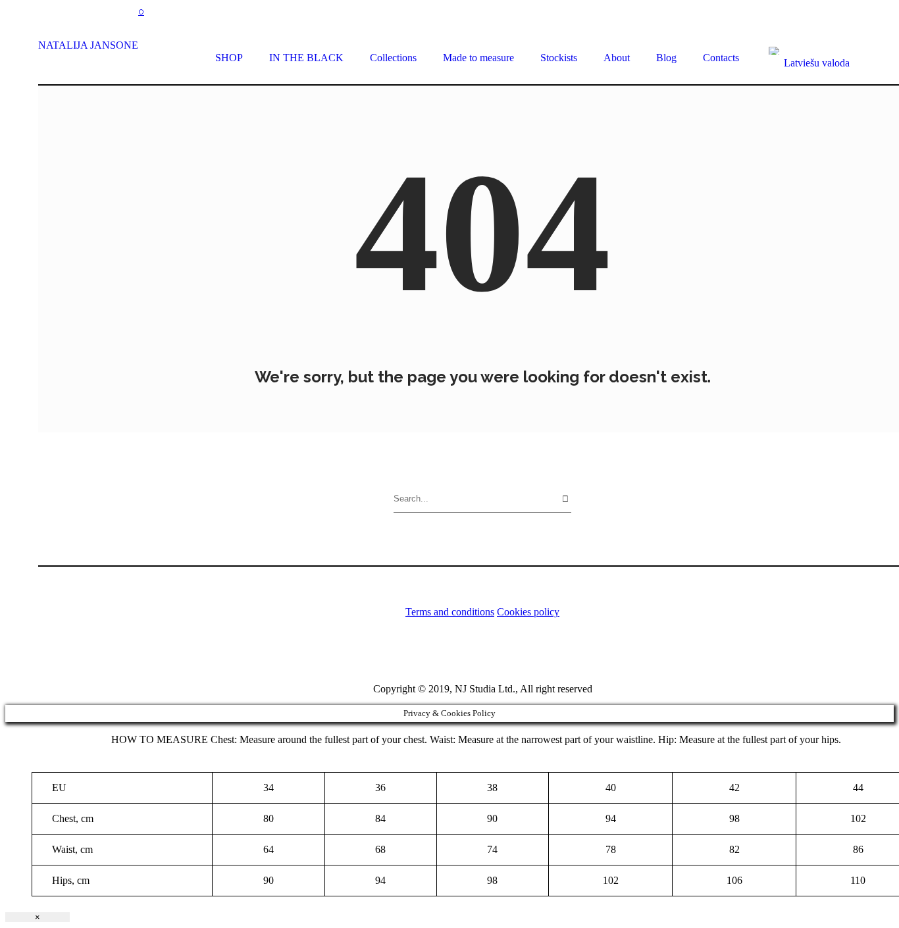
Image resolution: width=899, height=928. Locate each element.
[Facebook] (498, 653)
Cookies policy (528, 611)
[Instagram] (467, 653)
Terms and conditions (449, 611)
